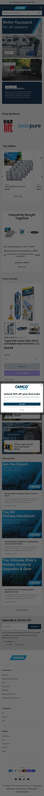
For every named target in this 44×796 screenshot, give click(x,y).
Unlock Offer (22, 404)
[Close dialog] (41, 385)
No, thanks (22, 410)
